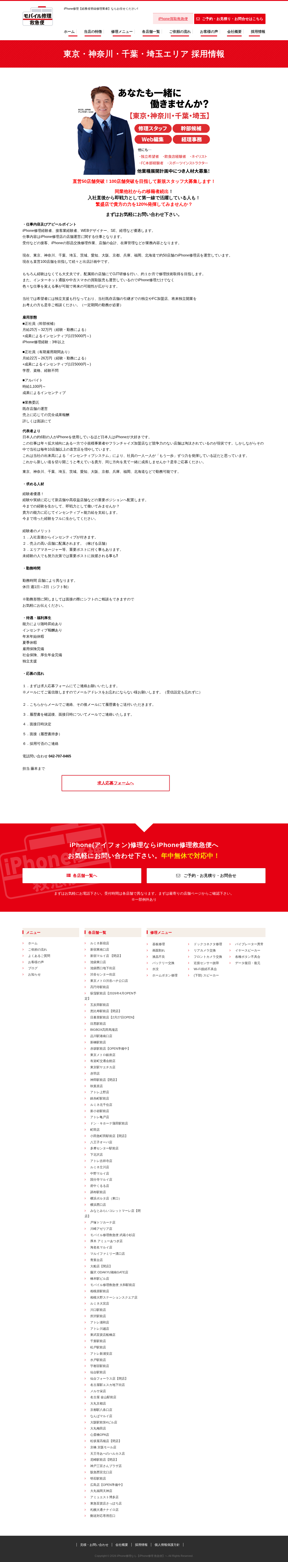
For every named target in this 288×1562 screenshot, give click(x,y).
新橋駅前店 (98, 1042)
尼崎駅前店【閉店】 (104, 1459)
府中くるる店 (99, 1186)
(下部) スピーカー (206, 975)
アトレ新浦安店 (101, 1353)
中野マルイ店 (99, 1173)
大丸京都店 (98, 1403)
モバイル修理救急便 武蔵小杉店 (112, 1235)
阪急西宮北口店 (101, 1472)
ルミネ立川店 (99, 1167)
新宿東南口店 (99, 949)
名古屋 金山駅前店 (103, 1397)
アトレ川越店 (99, 1328)
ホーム (69, 31)
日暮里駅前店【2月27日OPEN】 (113, 1017)
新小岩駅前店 (99, 1111)
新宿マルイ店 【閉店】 (106, 956)
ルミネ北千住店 (101, 1104)
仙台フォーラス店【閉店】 (109, 1378)
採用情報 (258, 31)
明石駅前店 (98, 1478)
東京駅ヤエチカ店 (102, 1067)
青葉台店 (96, 1260)
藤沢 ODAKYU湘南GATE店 (109, 1272)
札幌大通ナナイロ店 (104, 1509)
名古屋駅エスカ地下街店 (107, 1385)
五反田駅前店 (99, 1005)
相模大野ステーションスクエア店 (113, 1297)
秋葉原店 (96, 1086)
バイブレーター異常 (249, 944)
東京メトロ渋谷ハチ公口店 (109, 980)
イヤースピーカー (247, 950)
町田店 (95, 1129)
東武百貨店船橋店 (102, 1334)
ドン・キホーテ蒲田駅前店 (109, 1123)
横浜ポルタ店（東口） (106, 1198)
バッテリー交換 (163, 963)
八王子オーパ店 (101, 1142)
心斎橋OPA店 (99, 1434)
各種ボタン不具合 (247, 956)
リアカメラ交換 (205, 950)
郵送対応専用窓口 (102, 1516)
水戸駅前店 (98, 1360)
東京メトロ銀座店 (102, 1055)
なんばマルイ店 (101, 1416)
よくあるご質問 (39, 956)
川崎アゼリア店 (101, 1228)
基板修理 (158, 944)
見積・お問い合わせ (94, 1545)
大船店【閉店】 (101, 1266)
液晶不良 (158, 956)
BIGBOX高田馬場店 (104, 1029)
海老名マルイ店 (101, 1247)
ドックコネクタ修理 (208, 944)
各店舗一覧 (151, 31)
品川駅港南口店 (101, 1036)
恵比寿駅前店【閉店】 (106, 1011)
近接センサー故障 (206, 963)
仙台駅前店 (98, 1372)
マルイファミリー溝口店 (107, 1253)
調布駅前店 (98, 1192)
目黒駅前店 (98, 1023)
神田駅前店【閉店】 (104, 1080)
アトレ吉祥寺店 (101, 1161)
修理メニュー (122, 31)
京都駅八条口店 (101, 1410)
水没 (155, 969)
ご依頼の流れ (180, 31)
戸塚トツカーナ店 (102, 1222)
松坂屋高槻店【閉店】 (106, 1441)
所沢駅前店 (98, 1316)
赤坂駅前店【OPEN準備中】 (110, 1048)
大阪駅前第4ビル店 (103, 1422)
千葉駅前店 (98, 1341)
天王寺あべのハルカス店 (107, 1453)
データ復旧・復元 (247, 963)
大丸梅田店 (98, 1428)
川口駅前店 (98, 1310)
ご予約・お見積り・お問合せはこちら (232, 19)
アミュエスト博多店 (104, 1497)
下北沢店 (96, 1154)
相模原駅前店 (99, 1291)
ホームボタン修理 (165, 975)
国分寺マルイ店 (101, 1179)
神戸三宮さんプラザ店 (106, 1466)
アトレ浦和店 (99, 1322)
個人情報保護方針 (167, 1545)
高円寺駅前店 (99, 987)
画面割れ (158, 950)
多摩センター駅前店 (104, 1148)
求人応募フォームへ (115, 783)
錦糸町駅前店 (99, 1098)
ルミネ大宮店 (99, 1303)
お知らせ (34, 974)
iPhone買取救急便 (173, 19)
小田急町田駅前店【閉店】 (109, 1136)
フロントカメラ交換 (208, 956)
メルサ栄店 (98, 1391)
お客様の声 (209, 31)
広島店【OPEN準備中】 (107, 1485)
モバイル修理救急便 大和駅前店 (112, 1285)
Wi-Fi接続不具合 (205, 969)
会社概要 (234, 31)
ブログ (33, 968)
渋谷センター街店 (102, 974)
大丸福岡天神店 (101, 1491)
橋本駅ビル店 (99, 1278)
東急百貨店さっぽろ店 (106, 1503)
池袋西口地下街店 (102, 968)
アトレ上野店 (99, 1092)
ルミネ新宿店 (99, 943)
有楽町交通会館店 (102, 1061)
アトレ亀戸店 (99, 1117)
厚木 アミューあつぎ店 (106, 1241)
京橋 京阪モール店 (103, 1447)
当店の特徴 (93, 31)
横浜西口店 (98, 1204)
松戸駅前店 (98, 1347)
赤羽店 (95, 1073)
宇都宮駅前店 (99, 1366)
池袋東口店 (98, 962)
